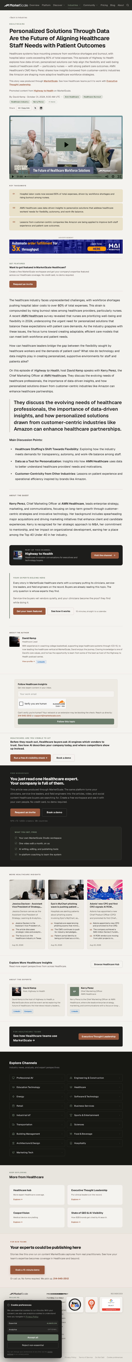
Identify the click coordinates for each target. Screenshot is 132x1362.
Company (28, 1011)
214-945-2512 (24, 715)
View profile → (28, 661)
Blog (112, 5)
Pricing (104, 5)
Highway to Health (43, 90)
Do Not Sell (99, 1357)
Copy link (25, 108)
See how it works (60, 611)
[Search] (127, 5)
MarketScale (51, 81)
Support (62, 1338)
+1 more (51, 102)
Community (89, 5)
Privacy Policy (70, 1357)
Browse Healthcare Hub (106, 964)
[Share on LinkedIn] (41, 108)
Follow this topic (66, 721)
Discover (57, 5)
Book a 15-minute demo (27, 1269)
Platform (46, 5)
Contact (62, 1302)
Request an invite (23, 284)
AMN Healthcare (32, 316)
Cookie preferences (115, 1357)
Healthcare (17, 24)
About (121, 5)
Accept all (33, 1337)
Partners (62, 1322)
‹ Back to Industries (18, 17)
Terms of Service (86, 1357)
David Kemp (75, 370)
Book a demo (64, 757)
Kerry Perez (108, 370)
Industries (73, 5)
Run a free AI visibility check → (30, 757)
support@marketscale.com (47, 715)
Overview (34, 5)
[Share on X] (35, 108)
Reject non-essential (33, 1345)
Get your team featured (29, 611)
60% (61, 305)
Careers (62, 1318)
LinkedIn (41, 662)
